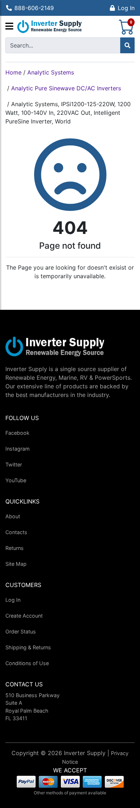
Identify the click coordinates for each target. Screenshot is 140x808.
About (12, 516)
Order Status (20, 631)
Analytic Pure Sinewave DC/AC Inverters (66, 88)
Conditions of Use (27, 663)
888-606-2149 (34, 8)
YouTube (15, 480)
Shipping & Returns (28, 647)
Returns (14, 548)
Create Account (24, 616)
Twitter (13, 464)
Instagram (17, 449)
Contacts (16, 532)
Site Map (16, 564)
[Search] (127, 45)
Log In (126, 8)
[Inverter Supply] (49, 27)
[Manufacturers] (9, 27)
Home (13, 72)
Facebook (17, 433)
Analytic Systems (50, 72)
